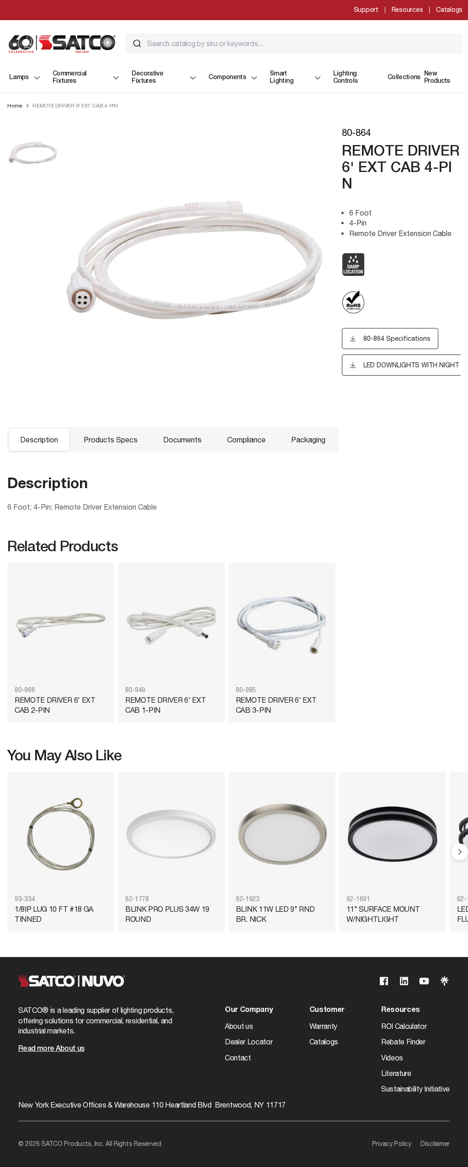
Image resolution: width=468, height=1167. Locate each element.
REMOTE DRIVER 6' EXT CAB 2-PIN (55, 705)
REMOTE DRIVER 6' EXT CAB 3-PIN (276, 705)
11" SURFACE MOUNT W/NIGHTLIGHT (383, 914)
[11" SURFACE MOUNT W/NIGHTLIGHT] (392, 834)
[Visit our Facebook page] (383, 981)
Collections (404, 78)
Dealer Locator (249, 1042)
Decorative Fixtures (147, 77)
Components (227, 78)
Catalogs (449, 9)
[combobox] (294, 43)
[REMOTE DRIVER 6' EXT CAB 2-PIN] (61, 625)
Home (14, 105)
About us (239, 1026)
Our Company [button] (248, 1010)
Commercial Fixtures (70, 77)
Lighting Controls (345, 77)
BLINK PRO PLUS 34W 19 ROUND (167, 914)
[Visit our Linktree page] (444, 981)
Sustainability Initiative (415, 1089)
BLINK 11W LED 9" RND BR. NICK (275, 914)
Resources (407, 9)
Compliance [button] (246, 440)
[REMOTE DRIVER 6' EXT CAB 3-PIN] (282, 625)
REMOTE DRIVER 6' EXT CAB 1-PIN (165, 705)
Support (366, 9)
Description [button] (39, 440)
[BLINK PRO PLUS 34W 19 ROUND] (171, 834)
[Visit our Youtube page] (424, 981)
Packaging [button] (308, 440)
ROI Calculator (404, 1026)
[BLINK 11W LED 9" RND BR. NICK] (282, 834)
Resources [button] (400, 1010)
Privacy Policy (391, 1143)
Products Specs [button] (111, 440)
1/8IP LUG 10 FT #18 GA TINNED (54, 914)
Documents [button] (182, 440)
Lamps (19, 78)
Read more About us (51, 1049)
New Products (437, 77)
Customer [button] (327, 1010)
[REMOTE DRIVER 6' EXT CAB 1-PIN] (171, 625)
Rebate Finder (403, 1042)
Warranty (323, 1026)
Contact (238, 1058)
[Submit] (137, 43)
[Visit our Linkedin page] (404, 981)
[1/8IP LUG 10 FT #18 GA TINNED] (61, 834)
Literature (396, 1073)
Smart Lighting (281, 77)
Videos (392, 1058)
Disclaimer (435, 1143)
